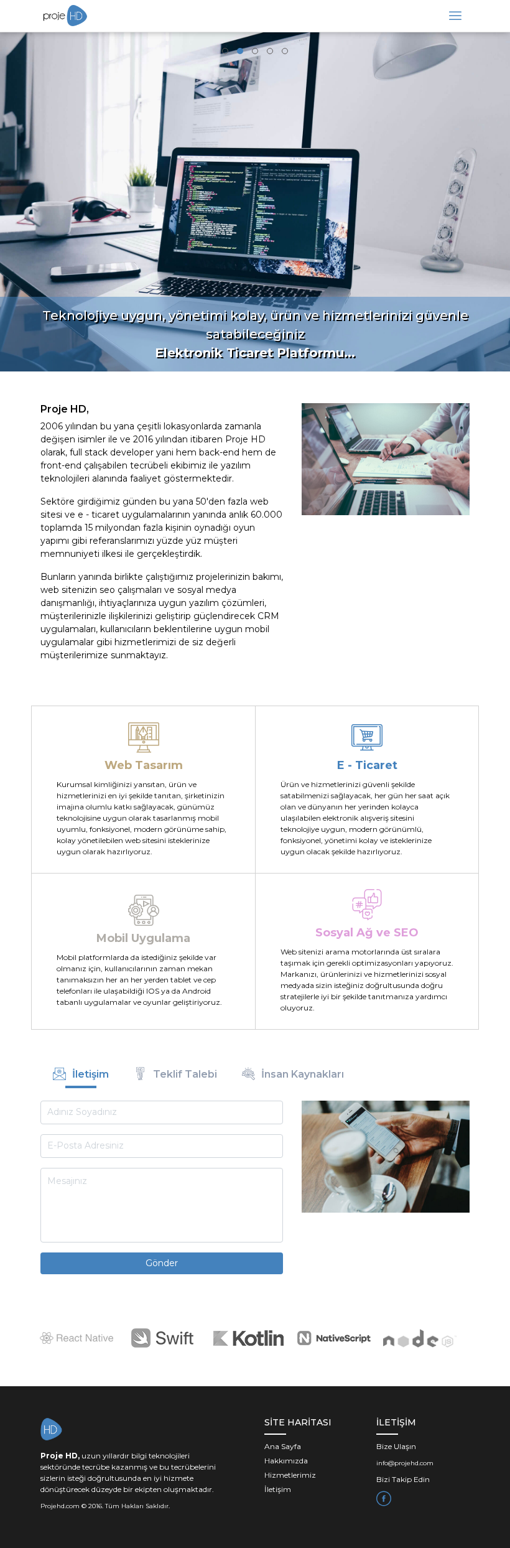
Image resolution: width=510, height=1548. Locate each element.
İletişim (277, 1489)
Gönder (162, 1263)
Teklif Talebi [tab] (185, 1074)
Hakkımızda (286, 1460)
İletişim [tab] (90, 1074)
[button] (225, 51)
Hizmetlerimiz (290, 1475)
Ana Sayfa (282, 1446)
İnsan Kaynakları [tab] (302, 1074)
